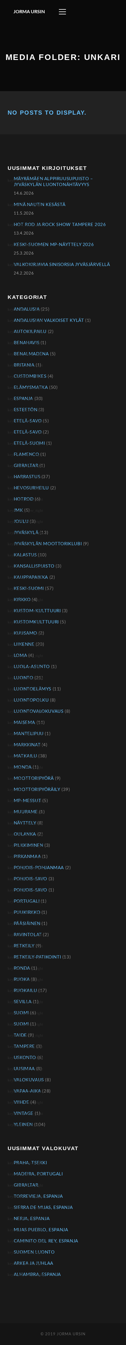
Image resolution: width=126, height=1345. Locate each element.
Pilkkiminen (28, 845)
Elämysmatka (31, 387)
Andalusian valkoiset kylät (49, 320)
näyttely (25, 823)
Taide (20, 1035)
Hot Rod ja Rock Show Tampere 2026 (60, 225)
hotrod (24, 499)
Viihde (21, 1102)
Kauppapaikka (31, 577)
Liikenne (24, 644)
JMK (18, 510)
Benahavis (26, 343)
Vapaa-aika (27, 1091)
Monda (23, 767)
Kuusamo (25, 633)
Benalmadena (31, 354)
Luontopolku (31, 700)
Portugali (27, 901)
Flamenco (26, 454)
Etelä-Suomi (29, 443)
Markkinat (27, 745)
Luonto (23, 678)
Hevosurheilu (31, 488)
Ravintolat (28, 935)
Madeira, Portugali (38, 1174)
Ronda (22, 968)
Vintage (23, 1113)
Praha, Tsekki (30, 1163)
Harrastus (27, 477)
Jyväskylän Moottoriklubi (48, 544)
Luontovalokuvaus (39, 711)
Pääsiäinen (27, 923)
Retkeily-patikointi (37, 957)
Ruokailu (25, 990)
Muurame (26, 812)
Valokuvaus (29, 1080)
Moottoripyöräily (37, 789)
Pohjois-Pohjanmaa (39, 868)
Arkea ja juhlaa (33, 1263)
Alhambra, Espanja (37, 1274)
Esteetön (26, 410)
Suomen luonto (34, 1252)
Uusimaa (24, 1069)
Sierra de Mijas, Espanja (43, 1207)
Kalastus (25, 555)
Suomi (21, 1013)
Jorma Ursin (29, 11)
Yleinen (23, 1124)
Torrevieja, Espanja (38, 1196)
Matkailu (25, 756)
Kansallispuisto (34, 566)
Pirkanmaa (27, 856)
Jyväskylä (26, 533)
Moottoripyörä (34, 778)
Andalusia (27, 309)
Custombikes (30, 376)
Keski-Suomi (29, 588)
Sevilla (23, 1002)
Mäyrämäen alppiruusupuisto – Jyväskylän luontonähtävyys (53, 182)
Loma (20, 655)
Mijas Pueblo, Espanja (41, 1230)
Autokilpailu (30, 331)
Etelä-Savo (28, 421)
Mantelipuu (29, 734)
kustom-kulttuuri (37, 611)
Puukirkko (27, 912)
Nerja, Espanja (32, 1219)
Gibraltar (26, 466)
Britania (24, 365)
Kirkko (22, 600)
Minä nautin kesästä (39, 205)
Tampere (24, 1046)
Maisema (24, 722)
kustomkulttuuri (36, 622)
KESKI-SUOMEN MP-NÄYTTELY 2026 (54, 244)
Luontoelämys (32, 689)
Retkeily (24, 946)
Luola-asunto (32, 667)
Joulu (21, 521)
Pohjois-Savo (30, 879)
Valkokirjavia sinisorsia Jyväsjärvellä (62, 264)
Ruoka (22, 979)
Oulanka (25, 834)
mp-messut (27, 801)
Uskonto (25, 1057)
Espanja (23, 399)
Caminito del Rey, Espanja (46, 1241)
